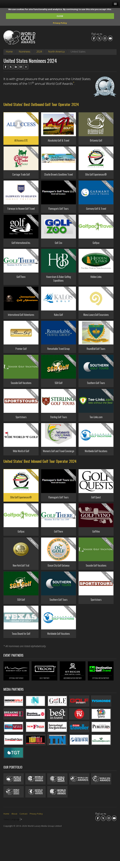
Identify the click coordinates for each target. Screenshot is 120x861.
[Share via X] (11, 67)
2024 (39, 51)
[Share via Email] (21, 67)
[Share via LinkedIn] (16, 67)
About (14, 813)
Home (9, 51)
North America (56, 51)
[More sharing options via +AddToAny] (26, 67)
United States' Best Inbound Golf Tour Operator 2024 (39, 461)
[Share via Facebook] (6, 67)
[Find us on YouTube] (110, 38)
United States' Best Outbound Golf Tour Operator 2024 (41, 104)
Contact (24, 813)
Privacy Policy (60, 22)
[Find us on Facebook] (94, 38)
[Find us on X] (99, 38)
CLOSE (60, 16)
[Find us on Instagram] (104, 38)
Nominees (24, 51)
